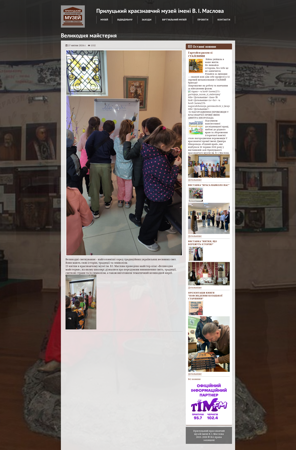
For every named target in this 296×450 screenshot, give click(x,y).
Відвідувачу (124, 19)
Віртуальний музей (174, 19)
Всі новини (194, 379)
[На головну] (73, 16)
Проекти (202, 19)
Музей (104, 19)
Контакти (224, 19)
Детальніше (195, 179)
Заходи (146, 19)
